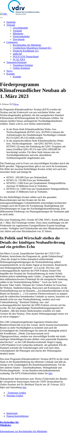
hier (50, 373)
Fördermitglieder (21, 36)
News (9, 71)
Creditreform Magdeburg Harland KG (32, 48)
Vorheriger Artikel (16, 392)
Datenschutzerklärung (17, 416)
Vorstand (17, 30)
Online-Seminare (21, 68)
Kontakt (10, 73)
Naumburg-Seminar (23, 65)
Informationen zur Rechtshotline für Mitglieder (23, 431)
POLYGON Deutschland (26, 56)
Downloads (19, 39)
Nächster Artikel (15, 395)
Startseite (11, 22)
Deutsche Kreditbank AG (26, 50)
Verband (10, 25)
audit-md (17, 53)
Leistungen (12, 42)
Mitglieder (18, 33)
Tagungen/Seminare (16, 62)
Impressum (11, 413)
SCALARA (19, 59)
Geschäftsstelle (20, 27)
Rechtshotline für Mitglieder (27, 45)
